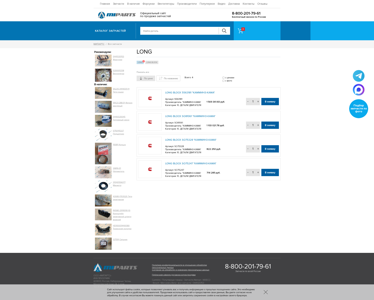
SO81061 (178, 122)
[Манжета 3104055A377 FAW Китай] (103, 186)
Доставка (234, 4)
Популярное (207, 4)
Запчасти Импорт (192, 280)
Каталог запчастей (110, 30)
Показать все (143, 72)
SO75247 (179, 170)
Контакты (248, 4)
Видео (221, 4)
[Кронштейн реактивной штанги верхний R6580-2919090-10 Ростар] (103, 215)
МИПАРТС (99, 44)
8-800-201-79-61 (246, 13)
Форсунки (149, 4)
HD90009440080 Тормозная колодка (122, 227)
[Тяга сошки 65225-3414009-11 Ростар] (103, 93)
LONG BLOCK (151, 62)
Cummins (156, 280)
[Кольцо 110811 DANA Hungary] (103, 153)
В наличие (133, 4)
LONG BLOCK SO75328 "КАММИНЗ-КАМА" (190, 139)
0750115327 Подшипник (118, 132)
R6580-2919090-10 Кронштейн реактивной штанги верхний (122, 215)
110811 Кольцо (119, 144)
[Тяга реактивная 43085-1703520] (103, 200)
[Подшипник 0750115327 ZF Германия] (103, 134)
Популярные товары (172, 280)
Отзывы (262, 4)
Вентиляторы (166, 4)
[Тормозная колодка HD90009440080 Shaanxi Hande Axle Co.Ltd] (103, 229)
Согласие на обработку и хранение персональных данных (180, 270)
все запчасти (184, 283)
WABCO (206, 280)
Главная (105, 4)
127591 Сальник (120, 239)
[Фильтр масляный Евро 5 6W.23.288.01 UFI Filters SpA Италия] (103, 106)
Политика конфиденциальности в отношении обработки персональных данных (179, 266)
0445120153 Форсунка (118, 58)
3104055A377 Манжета (119, 184)
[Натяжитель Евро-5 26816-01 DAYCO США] (103, 172)
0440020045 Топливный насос (121, 118)
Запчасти (118, 4)
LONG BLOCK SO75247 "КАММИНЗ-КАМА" (190, 163)
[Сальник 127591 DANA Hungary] (103, 243)
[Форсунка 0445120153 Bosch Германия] (103, 60)
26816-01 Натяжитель (118, 170)
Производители (187, 4)
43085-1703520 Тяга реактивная (122, 198)
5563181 (178, 99)
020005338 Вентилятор (118, 72)
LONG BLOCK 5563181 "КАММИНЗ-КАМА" (190, 92)
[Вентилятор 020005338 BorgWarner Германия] (103, 75)
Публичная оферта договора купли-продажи (174, 275)
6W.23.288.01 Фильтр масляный (122, 104)
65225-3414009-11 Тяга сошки (121, 90)
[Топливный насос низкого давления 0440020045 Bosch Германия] (103, 120)
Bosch (156, 283)
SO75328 (179, 146)
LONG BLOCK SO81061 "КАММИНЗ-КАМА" (190, 116)
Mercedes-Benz (168, 283)
